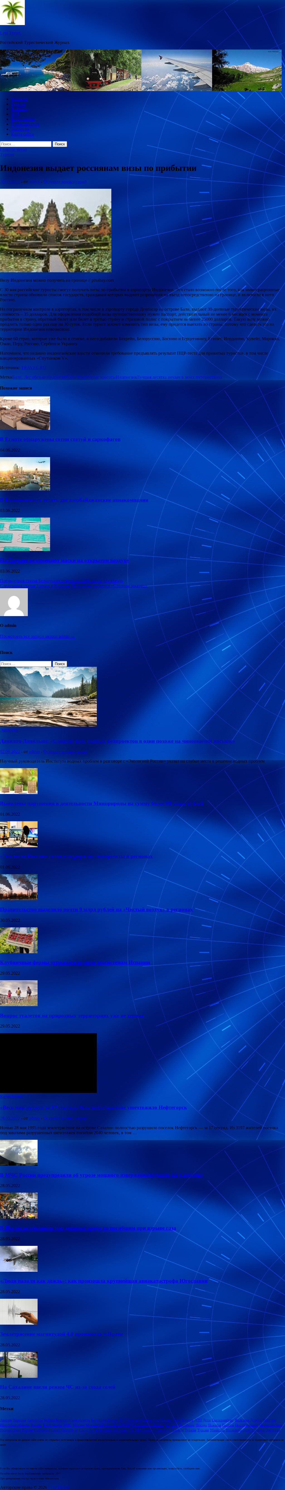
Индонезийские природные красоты (81, 377)
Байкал (49, 1420)
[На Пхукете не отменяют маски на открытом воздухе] (25, 549)
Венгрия (134, 1420)
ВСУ (123, 1420)
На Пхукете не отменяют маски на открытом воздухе (64, 560)
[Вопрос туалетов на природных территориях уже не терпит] (19, 1004)
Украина (258, 1430)
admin (34, 181)
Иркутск (269, 1420)
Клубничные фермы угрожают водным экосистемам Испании (75, 962)
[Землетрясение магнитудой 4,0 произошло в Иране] (19, 1323)
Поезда (201, 1425)
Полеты (228, 1425)
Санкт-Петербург (64, 1430)
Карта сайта (22, 134)
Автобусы (35, 1420)
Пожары (214, 1425)
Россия (27, 1430)
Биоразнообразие (104, 1420)
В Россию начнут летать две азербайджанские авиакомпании (74, 500)
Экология (20, 129)
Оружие (171, 1425)
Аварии (6, 1420)
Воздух (187, 1420)
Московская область (148, 1425)
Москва (79, 1425)
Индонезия (126, 377)
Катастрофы (52, 1425)
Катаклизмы (23, 119)
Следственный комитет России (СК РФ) (110, 1430)
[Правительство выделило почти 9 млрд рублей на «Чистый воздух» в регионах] (19, 898)
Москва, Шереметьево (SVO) (108, 1425)
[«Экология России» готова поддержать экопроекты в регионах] (19, 845)
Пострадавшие (246, 1425)
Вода (177, 1420)
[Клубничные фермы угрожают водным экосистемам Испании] (19, 951)
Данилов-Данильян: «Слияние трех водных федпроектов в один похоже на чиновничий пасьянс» (117, 741)
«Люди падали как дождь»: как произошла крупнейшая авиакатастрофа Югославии (104, 1281)
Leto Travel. (10, 33)
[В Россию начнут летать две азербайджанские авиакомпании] (25, 489)
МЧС (67, 1425)
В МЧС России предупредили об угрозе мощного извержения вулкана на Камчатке (101, 1175)
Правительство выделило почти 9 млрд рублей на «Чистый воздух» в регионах (96, 909)
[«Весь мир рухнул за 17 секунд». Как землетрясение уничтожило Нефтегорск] (48, 1091)
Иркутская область (15, 1425)
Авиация (19, 109)
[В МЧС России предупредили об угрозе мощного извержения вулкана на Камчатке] (19, 1164)
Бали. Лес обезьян (29, 377)
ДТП (198, 1420)
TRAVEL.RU (33, 367)
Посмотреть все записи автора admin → (37, 636)
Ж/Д (15, 114)
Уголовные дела (238, 1430)
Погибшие (186, 1425)
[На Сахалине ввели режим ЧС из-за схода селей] (19, 1376)
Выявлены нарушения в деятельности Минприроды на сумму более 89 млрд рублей (102, 803)
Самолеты (42, 1430)
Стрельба (162, 1430)
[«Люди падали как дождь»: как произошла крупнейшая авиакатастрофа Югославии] (19, 1270)
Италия (36, 1425)
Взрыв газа (150, 1420)
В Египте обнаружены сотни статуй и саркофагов (60, 439)
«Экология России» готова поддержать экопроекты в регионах (76, 856)
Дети (207, 1420)
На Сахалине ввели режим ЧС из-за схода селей (58, 1387)
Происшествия (25, 124)
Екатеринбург (223, 1420)
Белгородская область (73, 1420)
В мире (165, 1420)
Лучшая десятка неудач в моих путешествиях (179, 377)
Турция (203, 1430)
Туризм (18, 104)
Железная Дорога (248, 1420)
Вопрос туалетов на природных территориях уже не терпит (72, 1015)
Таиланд (177, 1430)
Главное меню (13, 149)
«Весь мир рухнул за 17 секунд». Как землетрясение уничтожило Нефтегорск (93, 1107)
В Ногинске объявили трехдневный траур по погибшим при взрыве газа (88, 1228)
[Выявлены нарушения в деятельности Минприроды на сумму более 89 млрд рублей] (19, 792)
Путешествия (10, 1430)
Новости (19, 99)
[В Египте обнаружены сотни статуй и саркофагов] (25, 428)
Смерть (148, 1430)
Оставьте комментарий (65, 181)
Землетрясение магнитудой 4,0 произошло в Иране (61, 1334)
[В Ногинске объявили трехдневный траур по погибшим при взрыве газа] (19, 1217)
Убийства (217, 1430)
